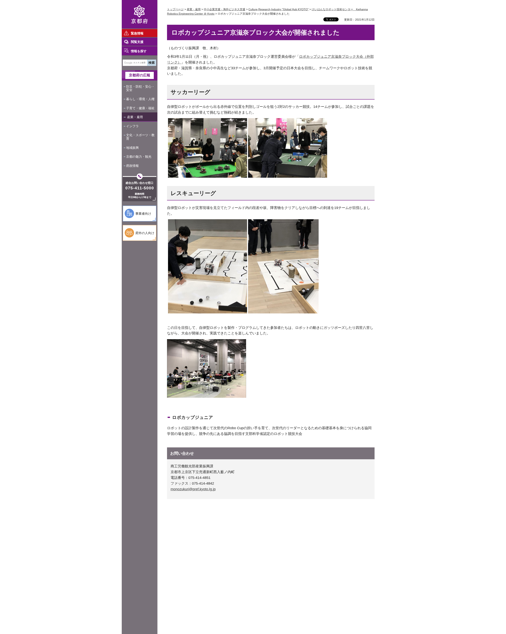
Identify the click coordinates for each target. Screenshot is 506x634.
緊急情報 (137, 33)
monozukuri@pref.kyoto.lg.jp (193, 489)
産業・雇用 (135, 117)
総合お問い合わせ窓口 (139, 182)
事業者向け (143, 213)
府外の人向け (144, 233)
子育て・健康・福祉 (140, 108)
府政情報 (132, 165)
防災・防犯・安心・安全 (140, 88)
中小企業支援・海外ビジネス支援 (224, 9)
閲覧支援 (137, 42)
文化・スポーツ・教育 (140, 136)
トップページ (175, 9)
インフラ (132, 126)
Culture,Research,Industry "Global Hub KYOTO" (278, 9)
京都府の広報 (139, 75)
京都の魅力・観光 (138, 156)
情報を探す (139, 51)
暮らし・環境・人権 (140, 99)
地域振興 (132, 147)
